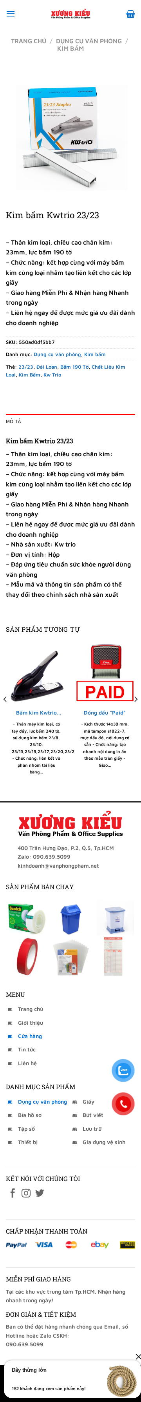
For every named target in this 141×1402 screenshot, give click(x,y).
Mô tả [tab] (13, 421)
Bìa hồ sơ (30, 1114)
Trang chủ (28, 40)
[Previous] (5, 715)
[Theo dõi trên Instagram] (26, 1194)
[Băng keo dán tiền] (27, 915)
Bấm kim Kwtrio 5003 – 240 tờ (36, 713)
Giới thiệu (30, 1022)
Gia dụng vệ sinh (104, 1142)
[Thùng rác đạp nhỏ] (114, 915)
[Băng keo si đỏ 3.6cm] (27, 956)
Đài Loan (46, 367)
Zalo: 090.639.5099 (44, 856)
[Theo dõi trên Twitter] (39, 1194)
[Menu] (10, 13)
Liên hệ (27, 1063)
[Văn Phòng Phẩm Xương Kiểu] (70, 13)
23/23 (25, 367)
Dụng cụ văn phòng (89, 40)
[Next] (135, 715)
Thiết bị (28, 1142)
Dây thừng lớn (29, 1370)
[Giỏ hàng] (130, 13)
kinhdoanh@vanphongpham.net (58, 865)
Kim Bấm (29, 375)
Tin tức (27, 1049)
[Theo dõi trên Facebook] (12, 1194)
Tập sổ (26, 1128)
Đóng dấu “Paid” (105, 712)
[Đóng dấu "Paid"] (104, 672)
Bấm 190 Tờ (74, 367)
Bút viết (93, 1114)
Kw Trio (52, 375)
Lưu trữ (92, 1128)
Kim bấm (70, 48)
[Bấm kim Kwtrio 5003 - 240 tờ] (36, 672)
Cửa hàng (30, 1036)
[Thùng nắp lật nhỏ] (70, 915)
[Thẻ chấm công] (114, 956)
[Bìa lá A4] (70, 956)
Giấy (88, 1101)
